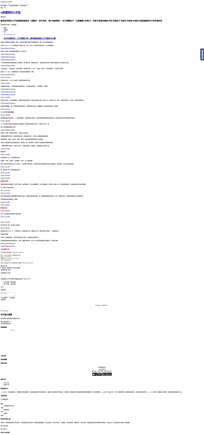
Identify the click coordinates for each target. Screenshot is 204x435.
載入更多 (3, 289)
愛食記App (103, 369)
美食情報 (13, 24)
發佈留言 (3, 299)
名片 (5, 31)
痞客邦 (17, 279)
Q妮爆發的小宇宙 (10, 12)
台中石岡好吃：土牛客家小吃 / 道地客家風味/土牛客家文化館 (30, 38)
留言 (20, 279)
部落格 (6, 29)
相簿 (5, 28)
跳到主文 (3, 16)
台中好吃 (13, 284)
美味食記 (13, 282)
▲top (2, 286)
